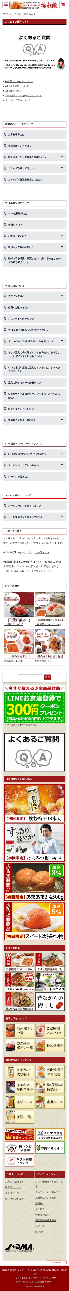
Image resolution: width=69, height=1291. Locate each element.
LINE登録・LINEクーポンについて (23, 95)
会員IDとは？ (15, 224)
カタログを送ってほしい (21, 168)
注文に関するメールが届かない (24, 382)
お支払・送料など (14, 1181)
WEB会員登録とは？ (19, 213)
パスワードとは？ (17, 236)
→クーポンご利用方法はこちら (20, 725)
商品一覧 (40, 1226)
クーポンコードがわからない (23, 465)
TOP (5, 14)
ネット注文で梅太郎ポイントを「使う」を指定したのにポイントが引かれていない (34, 354)
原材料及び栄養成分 (45, 1197)
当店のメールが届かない (48, 1192)
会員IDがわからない (18, 307)
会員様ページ (12, 1193)
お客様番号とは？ (17, 134)
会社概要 (40, 1209)
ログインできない (17, 296)
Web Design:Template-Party (34, 1286)
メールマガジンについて (18, 100)
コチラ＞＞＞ (42, 552)
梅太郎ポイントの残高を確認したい (27, 157)
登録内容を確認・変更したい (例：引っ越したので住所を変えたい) (34, 260)
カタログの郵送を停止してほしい (25, 179)
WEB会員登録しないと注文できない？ (28, 330)
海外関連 (40, 1232)
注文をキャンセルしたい (21, 409)
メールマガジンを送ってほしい (24, 505)
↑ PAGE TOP (56, 1262)
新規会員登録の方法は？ (21, 247)
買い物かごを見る (14, 1198)
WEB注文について (14, 91)
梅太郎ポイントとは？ (20, 146)
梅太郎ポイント (13, 1187)
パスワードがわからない (21, 318)
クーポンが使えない (18, 476)
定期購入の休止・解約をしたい (24, 420)
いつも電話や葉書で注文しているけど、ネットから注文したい (34, 369)
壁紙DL (39, 1203)
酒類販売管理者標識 (45, 1220)
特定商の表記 (42, 1215)
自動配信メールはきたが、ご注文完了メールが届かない (34, 396)
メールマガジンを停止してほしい (25, 517)
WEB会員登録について (17, 86)
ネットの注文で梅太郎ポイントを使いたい (30, 341)
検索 (47, 677)
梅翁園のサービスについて (19, 81)
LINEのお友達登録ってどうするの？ (27, 454)
